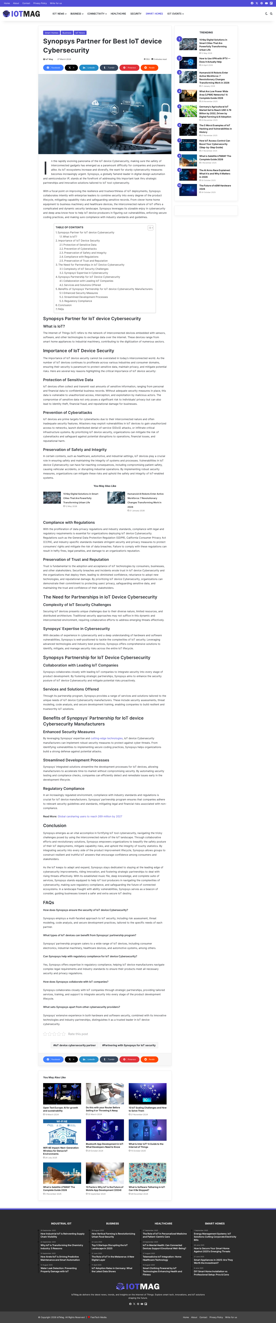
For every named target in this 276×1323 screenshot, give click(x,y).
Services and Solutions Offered (82, 285)
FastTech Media (98, 1317)
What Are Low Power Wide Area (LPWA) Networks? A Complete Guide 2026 (213, 94)
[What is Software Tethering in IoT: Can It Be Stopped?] (148, 1173)
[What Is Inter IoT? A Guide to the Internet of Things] (148, 1130)
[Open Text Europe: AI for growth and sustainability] (62, 1093)
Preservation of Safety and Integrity (85, 252)
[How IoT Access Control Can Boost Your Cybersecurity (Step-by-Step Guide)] (188, 145)
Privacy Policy (40, 3)
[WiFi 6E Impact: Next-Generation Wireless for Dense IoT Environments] (62, 1132)
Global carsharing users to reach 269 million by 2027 (90, 816)
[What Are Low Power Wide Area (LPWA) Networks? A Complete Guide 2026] (188, 96)
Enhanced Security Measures (81, 293)
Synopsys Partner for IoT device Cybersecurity (86, 232)
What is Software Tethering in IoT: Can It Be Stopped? (147, 1188)
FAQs (61, 309)
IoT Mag (49, 59)
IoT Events (174, 13)
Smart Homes (154, 13)
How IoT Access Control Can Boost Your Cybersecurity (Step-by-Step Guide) (214, 144)
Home (7, 3)
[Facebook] (130, 1304)
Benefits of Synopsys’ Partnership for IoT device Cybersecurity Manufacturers (105, 289)
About (16, 3)
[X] (134, 1304)
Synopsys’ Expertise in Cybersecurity (86, 272)
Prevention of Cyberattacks (80, 248)
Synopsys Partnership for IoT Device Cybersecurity (89, 276)
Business (75, 13)
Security (135, 13)
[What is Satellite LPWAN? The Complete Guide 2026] (62, 1173)
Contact (26, 3)
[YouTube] (142, 1304)
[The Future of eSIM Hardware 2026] (188, 190)
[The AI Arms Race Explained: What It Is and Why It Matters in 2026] (188, 175)
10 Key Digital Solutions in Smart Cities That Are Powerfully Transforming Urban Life (80, 498)
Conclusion (65, 305)
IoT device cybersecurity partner (75, 1045)
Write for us (56, 3)
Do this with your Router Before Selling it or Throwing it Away (103, 1109)
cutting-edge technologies (106, 738)
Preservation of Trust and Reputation (86, 260)
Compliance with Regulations (81, 256)
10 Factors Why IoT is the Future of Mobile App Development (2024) (104, 1188)
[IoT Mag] (21, 14)
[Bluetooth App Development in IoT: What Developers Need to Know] (105, 1130)
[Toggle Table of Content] (149, 227)
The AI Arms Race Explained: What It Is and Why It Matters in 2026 (214, 173)
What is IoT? (70, 236)
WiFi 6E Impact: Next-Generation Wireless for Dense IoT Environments (61, 1150)
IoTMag (60, 1317)
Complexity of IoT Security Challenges (86, 268)
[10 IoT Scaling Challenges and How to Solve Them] (148, 1093)
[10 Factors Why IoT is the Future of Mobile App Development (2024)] (105, 1173)
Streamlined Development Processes (86, 297)
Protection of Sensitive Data (79, 244)
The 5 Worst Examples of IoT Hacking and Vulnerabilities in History (215, 128)
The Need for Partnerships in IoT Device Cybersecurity (91, 264)
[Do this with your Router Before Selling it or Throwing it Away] (105, 1093)
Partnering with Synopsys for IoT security (130, 1045)
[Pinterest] (138, 1304)
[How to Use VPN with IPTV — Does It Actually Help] (188, 63)
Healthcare (118, 13)
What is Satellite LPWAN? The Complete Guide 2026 (59, 1188)
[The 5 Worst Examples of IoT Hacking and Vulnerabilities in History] (188, 130)
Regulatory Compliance (78, 301)
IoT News (58, 13)
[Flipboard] (146, 1304)
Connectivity (95, 13)
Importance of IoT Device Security (79, 240)
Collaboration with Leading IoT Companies (88, 280)
